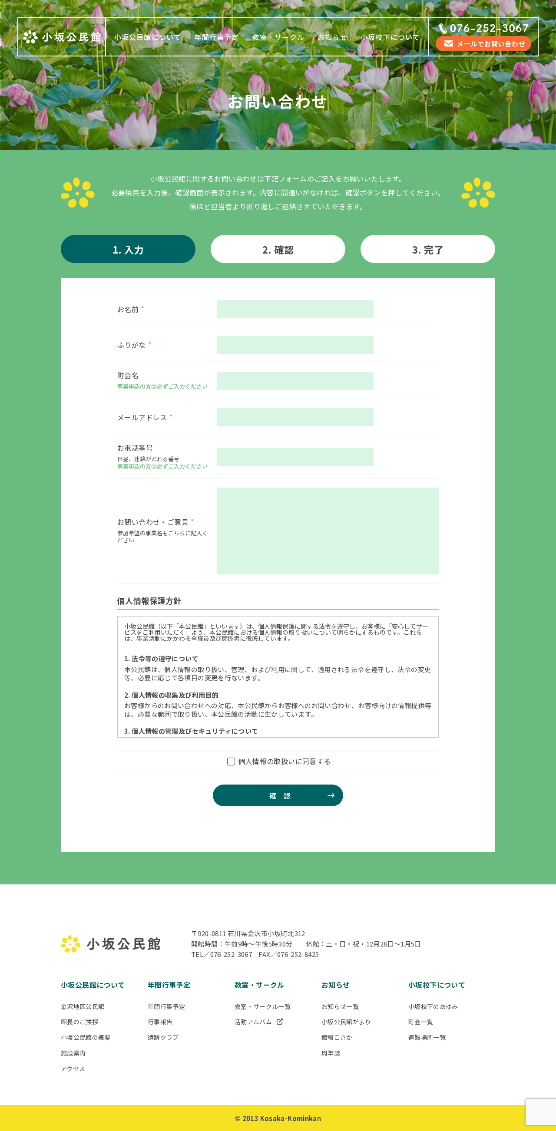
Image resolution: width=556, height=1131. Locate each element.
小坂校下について (390, 37)
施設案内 (73, 1053)
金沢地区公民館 (82, 1006)
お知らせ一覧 (340, 1006)
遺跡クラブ (163, 1037)
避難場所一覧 (427, 1037)
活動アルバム (253, 1021)
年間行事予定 (216, 37)
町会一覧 (420, 1021)
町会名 (128, 375)
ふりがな (131, 344)
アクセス (73, 1068)
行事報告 (160, 1021)
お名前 (128, 309)
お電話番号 (135, 447)
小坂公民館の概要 (86, 1037)
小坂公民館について (148, 37)
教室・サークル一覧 (263, 1006)
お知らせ (333, 37)
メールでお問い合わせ (491, 43)
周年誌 (330, 1053)
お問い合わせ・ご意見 (153, 521)
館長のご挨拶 (79, 1021)
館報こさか (337, 1037)
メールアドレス (142, 417)
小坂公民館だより (346, 1021)
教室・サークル (278, 37)
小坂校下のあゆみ (433, 1006)
